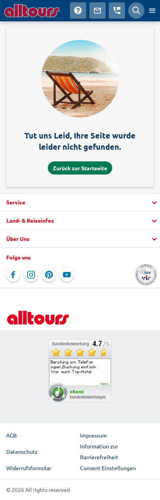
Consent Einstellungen (108, 467)
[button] (80, 202)
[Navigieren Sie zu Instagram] (31, 275)
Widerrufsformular (28, 467)
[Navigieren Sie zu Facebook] (13, 275)
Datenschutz (22, 451)
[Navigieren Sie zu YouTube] (67, 275)
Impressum (93, 435)
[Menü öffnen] (152, 10)
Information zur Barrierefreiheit (99, 451)
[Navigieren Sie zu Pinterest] (49, 275)
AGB (11, 435)
